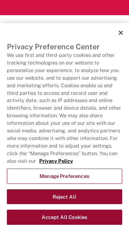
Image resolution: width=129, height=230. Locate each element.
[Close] (120, 32)
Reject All (64, 197)
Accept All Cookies (65, 217)
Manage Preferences (64, 176)
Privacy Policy (56, 161)
